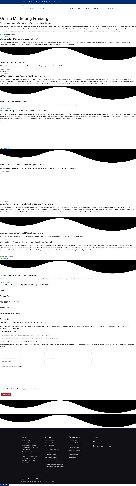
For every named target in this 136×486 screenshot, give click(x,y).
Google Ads (5, 296)
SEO (2, 290)
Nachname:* (95, 350)
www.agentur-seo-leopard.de (55, 466)
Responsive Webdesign (10, 313)
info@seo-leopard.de (58, 2)
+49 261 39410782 (44, 2)
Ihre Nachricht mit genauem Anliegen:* (12, 366)
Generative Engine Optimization (31, 447)
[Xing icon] (112, 2)
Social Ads (4, 307)
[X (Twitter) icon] (100, 2)
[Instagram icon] (107, 2)
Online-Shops (6, 319)
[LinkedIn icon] (105, 2)
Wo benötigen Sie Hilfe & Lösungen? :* (12, 358)
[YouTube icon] (102, 2)
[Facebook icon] (98, 2)
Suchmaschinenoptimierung (30, 443)
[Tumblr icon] (110, 2)
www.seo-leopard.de (53, 460)
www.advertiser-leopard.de (54, 462)
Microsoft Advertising (9, 302)
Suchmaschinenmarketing (29, 445)
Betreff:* (93, 358)
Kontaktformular (51, 454)
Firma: (2, 350)
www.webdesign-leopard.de (55, 464)
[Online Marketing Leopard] (33, 9)
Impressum (24, 479)
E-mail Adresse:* (51, 358)
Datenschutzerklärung (34, 479)
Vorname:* (49, 350)
